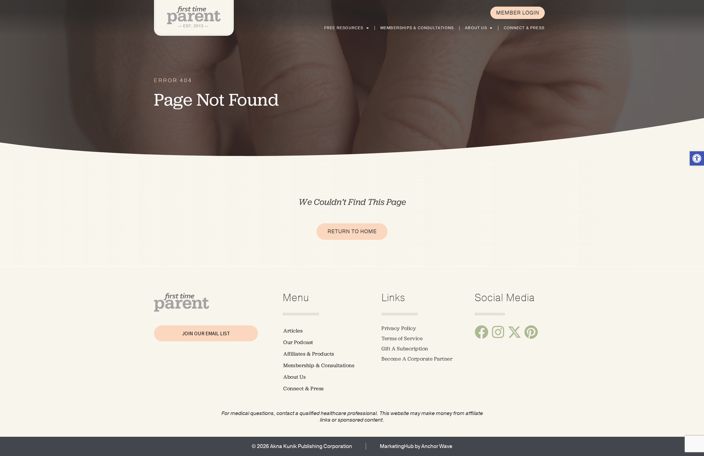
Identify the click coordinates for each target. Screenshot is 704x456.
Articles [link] (292, 330)
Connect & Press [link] (524, 28)
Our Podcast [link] (298, 342)
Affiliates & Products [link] (308, 353)
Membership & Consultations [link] (318, 365)
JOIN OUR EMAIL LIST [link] (206, 333)
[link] (697, 158)
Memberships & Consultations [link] (417, 28)
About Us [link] (476, 28)
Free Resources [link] (344, 28)
